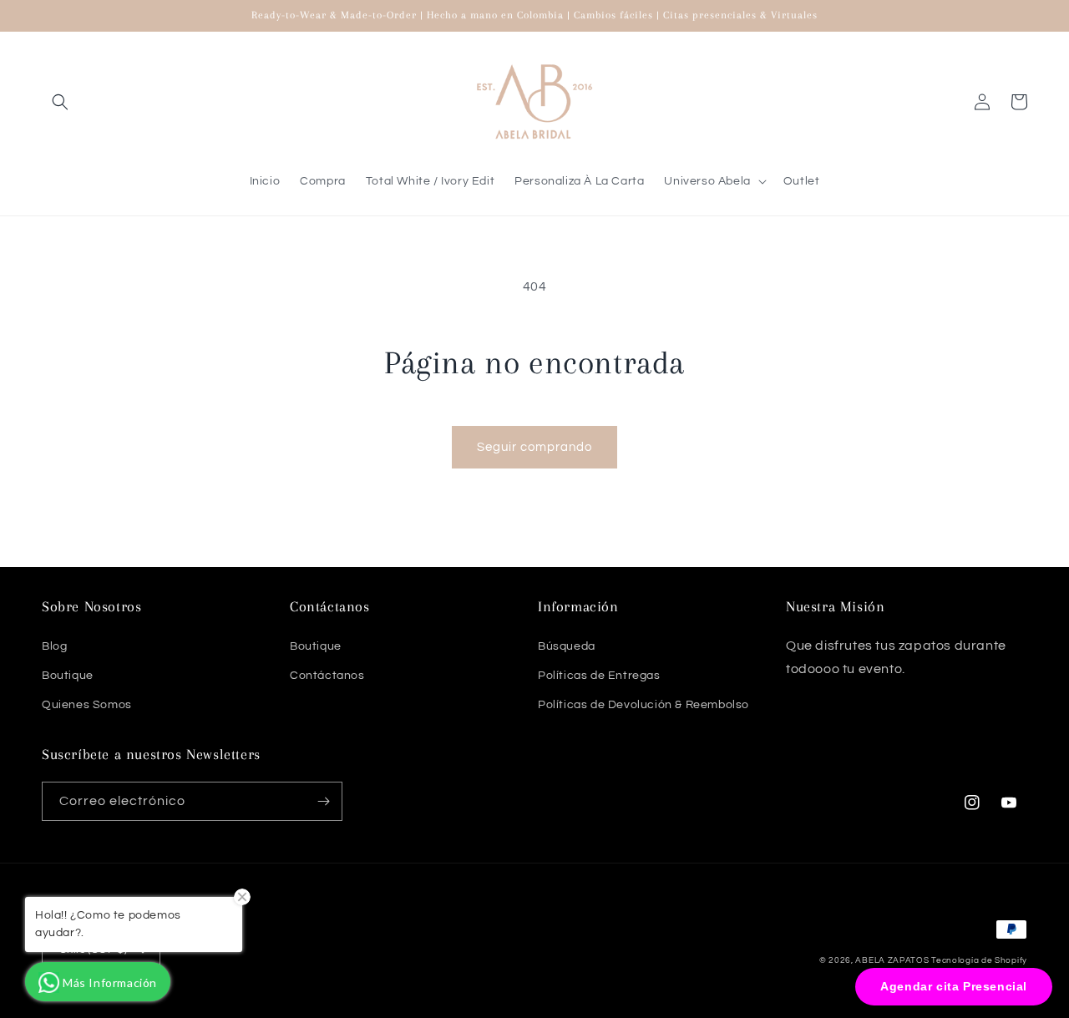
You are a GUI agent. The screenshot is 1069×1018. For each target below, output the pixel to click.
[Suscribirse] (323, 801)
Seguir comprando (534, 447)
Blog (54, 646)
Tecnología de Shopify (979, 960)
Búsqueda (566, 646)
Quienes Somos (87, 705)
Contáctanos (327, 675)
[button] (60, 102)
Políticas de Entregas (599, 675)
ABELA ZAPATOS (893, 960)
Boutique (68, 675)
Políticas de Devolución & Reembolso (643, 705)
